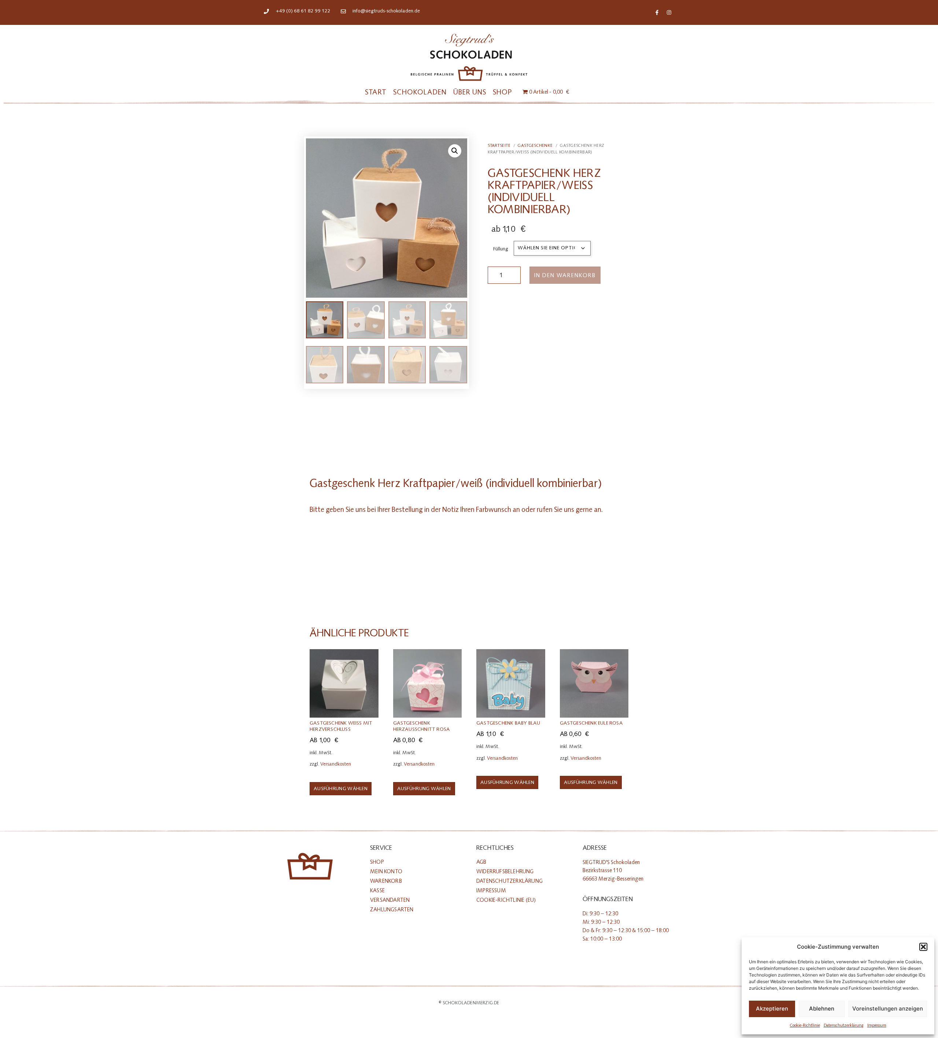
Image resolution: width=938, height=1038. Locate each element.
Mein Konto (386, 871)
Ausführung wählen (341, 789)
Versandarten (390, 900)
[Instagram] (669, 12)
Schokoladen (420, 92)
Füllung (500, 249)
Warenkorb (386, 881)
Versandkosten (335, 764)
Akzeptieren (772, 1008)
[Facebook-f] (657, 12)
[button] (923, 946)
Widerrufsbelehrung (505, 871)
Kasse (377, 891)
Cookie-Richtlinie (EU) (506, 900)
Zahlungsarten (392, 910)
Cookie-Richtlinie (805, 1025)
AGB (481, 862)
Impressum (876, 1025)
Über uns (469, 92)
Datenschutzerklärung (844, 1025)
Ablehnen (821, 1008)
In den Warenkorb (565, 275)
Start (376, 92)
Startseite (499, 145)
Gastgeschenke (535, 145)
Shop (502, 92)
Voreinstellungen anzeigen (887, 1008)
